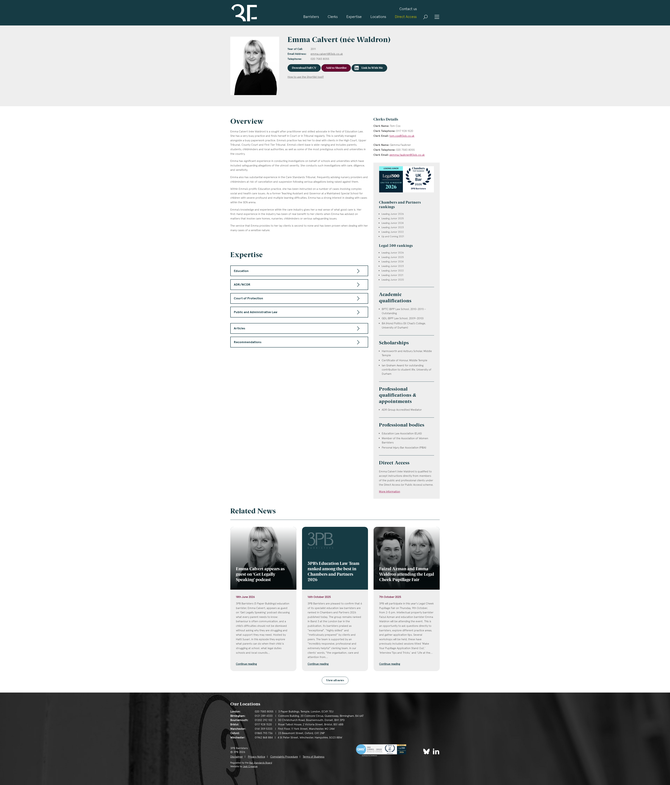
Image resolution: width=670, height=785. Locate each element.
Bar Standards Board (260, 762)
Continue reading (246, 664)
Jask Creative (250, 766)
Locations (378, 16)
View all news (335, 680)
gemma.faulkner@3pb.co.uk (407, 154)
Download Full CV (304, 68)
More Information (389, 491)
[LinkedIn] (436, 751)
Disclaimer (236, 756)
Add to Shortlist (336, 68)
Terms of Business (313, 756)
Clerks (333, 16)
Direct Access (406, 16)
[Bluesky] (426, 751)
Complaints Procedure (284, 756)
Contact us (408, 9)
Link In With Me (372, 68)
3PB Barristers (243, 12)
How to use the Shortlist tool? (306, 76)
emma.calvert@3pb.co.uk (327, 53)
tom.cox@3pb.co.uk (401, 135)
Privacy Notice (256, 756)
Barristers (311, 16)
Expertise (354, 16)
